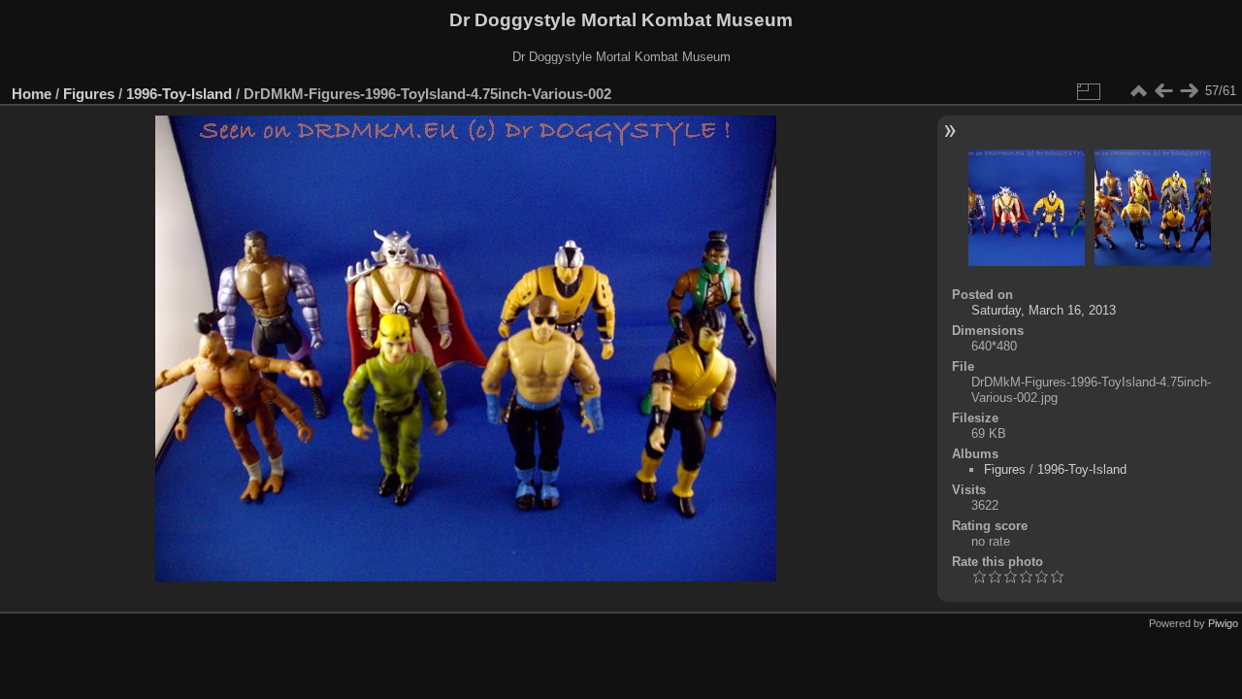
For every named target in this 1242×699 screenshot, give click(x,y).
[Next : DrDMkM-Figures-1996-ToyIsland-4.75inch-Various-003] (1188, 91)
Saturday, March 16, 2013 (1043, 310)
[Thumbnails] (1138, 91)
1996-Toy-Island (179, 93)
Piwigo (1223, 623)
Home (31, 93)
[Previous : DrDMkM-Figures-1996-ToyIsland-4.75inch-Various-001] (1163, 91)
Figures (88, 93)
